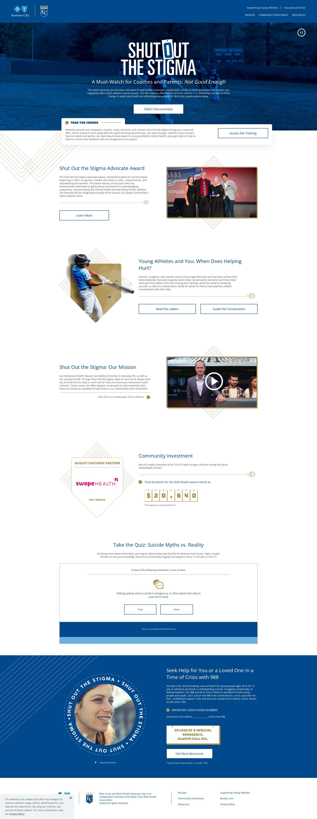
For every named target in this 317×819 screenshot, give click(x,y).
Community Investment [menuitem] (273, 15)
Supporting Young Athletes (262, 7)
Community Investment (191, 798)
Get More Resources (190, 754)
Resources (183, 804)
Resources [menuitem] (298, 15)
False (176, 609)
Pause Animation (107, 762)
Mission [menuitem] (250, 15)
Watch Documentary (158, 109)
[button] (301, 33)
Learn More (84, 215)
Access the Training (243, 133)
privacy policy (16, 813)
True (140, 609)
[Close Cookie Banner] (71, 798)
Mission (182, 792)
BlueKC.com (226, 798)
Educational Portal (294, 7)
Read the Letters (167, 309)
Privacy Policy (227, 804)
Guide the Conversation (229, 309)
